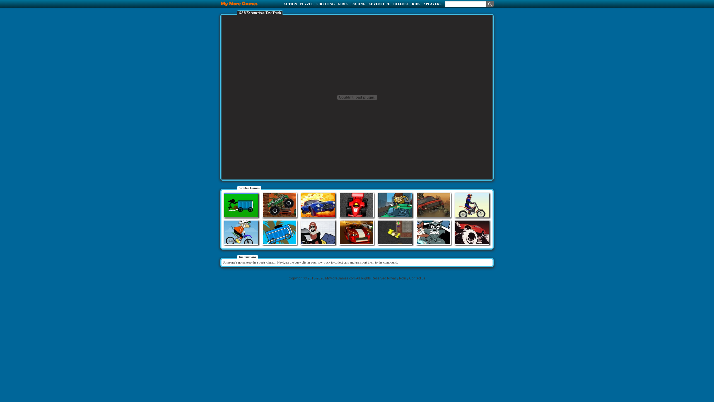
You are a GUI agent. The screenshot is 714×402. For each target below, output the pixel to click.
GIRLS (343, 4)
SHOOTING (326, 4)
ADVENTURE (379, 4)
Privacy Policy (397, 278)
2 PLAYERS (432, 4)
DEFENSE (401, 4)
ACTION (290, 4)
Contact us (417, 278)
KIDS (416, 4)
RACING (358, 4)
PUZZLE (306, 4)
